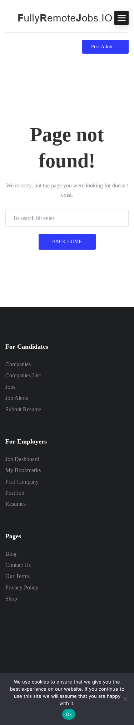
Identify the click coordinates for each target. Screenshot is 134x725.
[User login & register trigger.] (22, 46)
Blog (10, 554)
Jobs (10, 387)
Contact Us (18, 565)
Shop (11, 599)
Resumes (15, 504)
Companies (18, 364)
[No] (125, 698)
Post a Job (101, 46)
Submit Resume (23, 409)
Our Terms (17, 576)
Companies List (23, 375)
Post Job (14, 493)
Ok (69, 714)
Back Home (67, 241)
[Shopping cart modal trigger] (8, 46)
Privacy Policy (21, 587)
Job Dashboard (22, 459)
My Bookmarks (23, 470)
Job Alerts (16, 398)
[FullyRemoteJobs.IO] (59, 17)
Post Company (22, 482)
